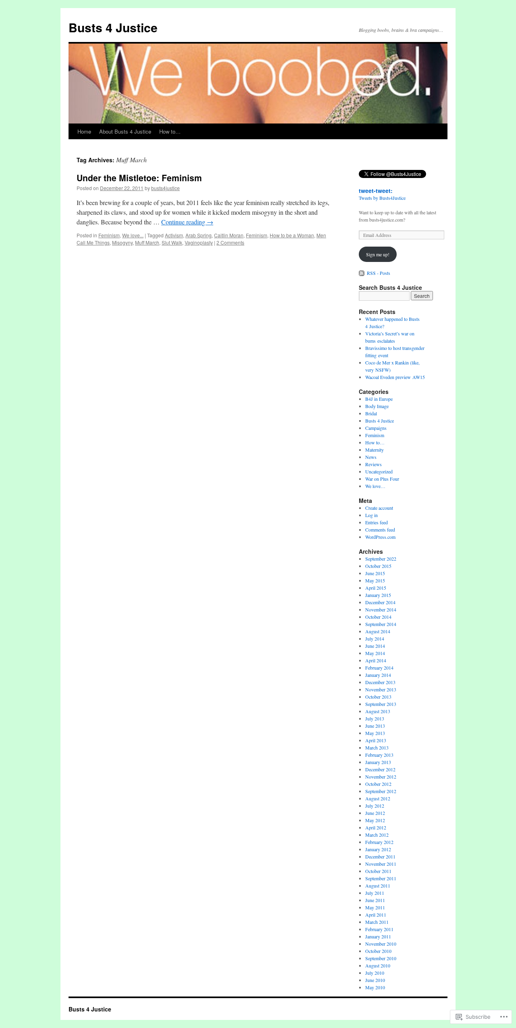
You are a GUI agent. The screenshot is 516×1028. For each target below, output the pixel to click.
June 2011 (375, 900)
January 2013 (378, 762)
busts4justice (165, 187)
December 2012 (380, 769)
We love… (375, 486)
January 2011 (378, 936)
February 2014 (379, 667)
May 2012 (375, 820)
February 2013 (379, 755)
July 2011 (374, 893)
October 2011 (378, 871)
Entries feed (376, 522)
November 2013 (380, 689)
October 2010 (378, 951)
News (371, 457)
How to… (170, 131)
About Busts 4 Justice (125, 131)
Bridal (371, 413)
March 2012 (377, 834)
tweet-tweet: (376, 190)
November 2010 (380, 943)
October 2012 (378, 784)
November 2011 (380, 864)
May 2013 (375, 733)
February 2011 (379, 929)
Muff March (147, 242)
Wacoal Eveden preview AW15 (395, 377)
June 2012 (375, 813)
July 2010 (374, 972)
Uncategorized (379, 471)
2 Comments (230, 242)
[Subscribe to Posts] (362, 273)
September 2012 (380, 791)
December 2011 (380, 856)
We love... (133, 235)
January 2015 (378, 595)
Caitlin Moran (228, 235)
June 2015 (375, 573)
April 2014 (375, 660)
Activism (174, 235)
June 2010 (375, 980)
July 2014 (374, 638)
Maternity (374, 449)
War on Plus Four (382, 478)
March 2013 (377, 747)
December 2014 (380, 602)
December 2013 (380, 682)
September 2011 (380, 878)
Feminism (109, 235)
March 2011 (377, 922)
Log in (371, 515)
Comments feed (380, 529)
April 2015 (375, 587)
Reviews (373, 464)
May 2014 (375, 653)
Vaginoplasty (199, 242)
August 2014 (377, 631)
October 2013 (378, 696)
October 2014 (378, 616)
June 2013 (375, 725)
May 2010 (375, 987)
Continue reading (187, 222)
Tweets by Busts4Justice (382, 198)
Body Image (377, 406)
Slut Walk (172, 242)
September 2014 (380, 624)
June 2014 (375, 646)
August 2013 (377, 711)
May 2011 (375, 907)
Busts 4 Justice (113, 27)
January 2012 (378, 849)
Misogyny (122, 242)
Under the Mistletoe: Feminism (139, 178)
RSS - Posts (378, 273)
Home (84, 131)
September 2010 (380, 958)
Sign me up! (377, 254)
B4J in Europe (379, 399)
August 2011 (377, 885)
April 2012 (375, 827)
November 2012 (380, 776)
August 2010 (377, 965)
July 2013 (374, 718)
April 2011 (375, 914)
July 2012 (374, 805)
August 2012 (377, 798)
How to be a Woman (292, 235)
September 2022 (380, 558)
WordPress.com (380, 537)
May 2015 (375, 580)
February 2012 (379, 842)
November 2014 (380, 609)
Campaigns (376, 428)
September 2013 (380, 704)
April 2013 (375, 740)
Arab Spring (198, 235)
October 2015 (378, 566)
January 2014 (378, 675)
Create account (379, 508)
